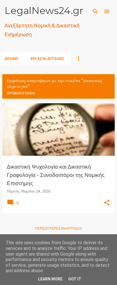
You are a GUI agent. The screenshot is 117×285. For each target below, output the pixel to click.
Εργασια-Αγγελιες (47, 58)
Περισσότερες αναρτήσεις (58, 229)
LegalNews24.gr (44, 11)
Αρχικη (11, 58)
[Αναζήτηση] (95, 11)
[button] (106, 203)
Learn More (50, 279)
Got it (74, 279)
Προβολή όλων (21, 93)
